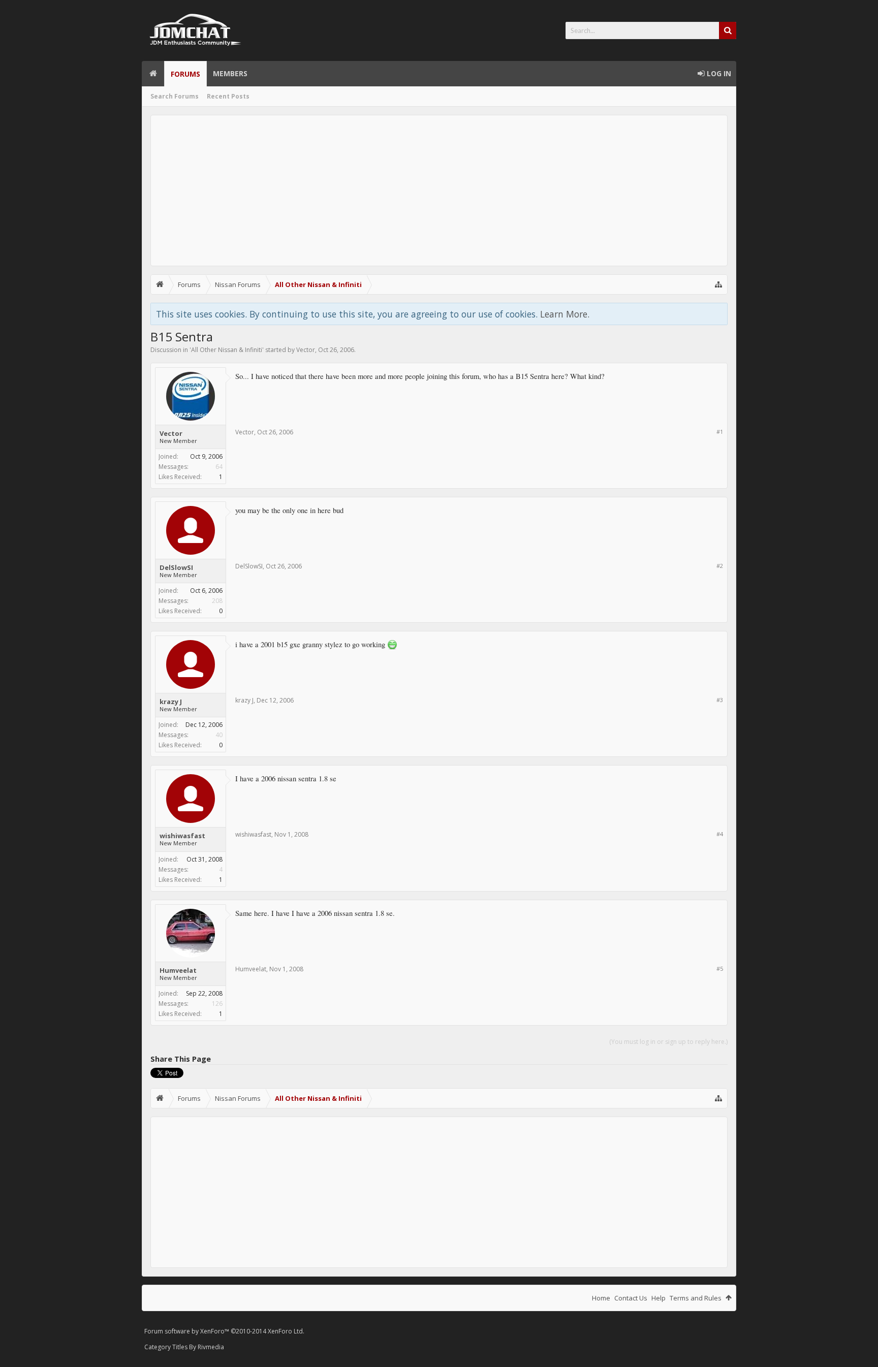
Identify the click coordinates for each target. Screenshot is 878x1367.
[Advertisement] (439, 190)
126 (217, 1003)
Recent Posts (228, 96)
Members (230, 73)
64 (219, 466)
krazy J (171, 701)
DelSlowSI (176, 567)
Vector (305, 349)
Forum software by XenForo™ (224, 1331)
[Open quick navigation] (718, 284)
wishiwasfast (182, 836)
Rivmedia (211, 1347)
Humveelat (178, 970)
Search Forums (174, 96)
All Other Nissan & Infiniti (226, 349)
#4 (719, 834)
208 (217, 600)
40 (219, 734)
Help (658, 1297)
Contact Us (630, 1297)
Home (153, 73)
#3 (719, 700)
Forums (185, 74)
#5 (719, 968)
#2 (719, 565)
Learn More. (564, 314)
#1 (719, 431)
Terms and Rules (696, 1297)
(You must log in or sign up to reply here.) (668, 1041)
